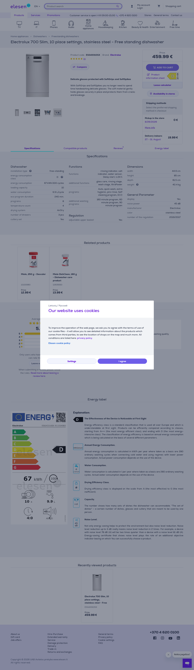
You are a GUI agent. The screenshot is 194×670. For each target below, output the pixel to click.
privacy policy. (85, 338)
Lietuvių (52, 305)
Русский (63, 305)
